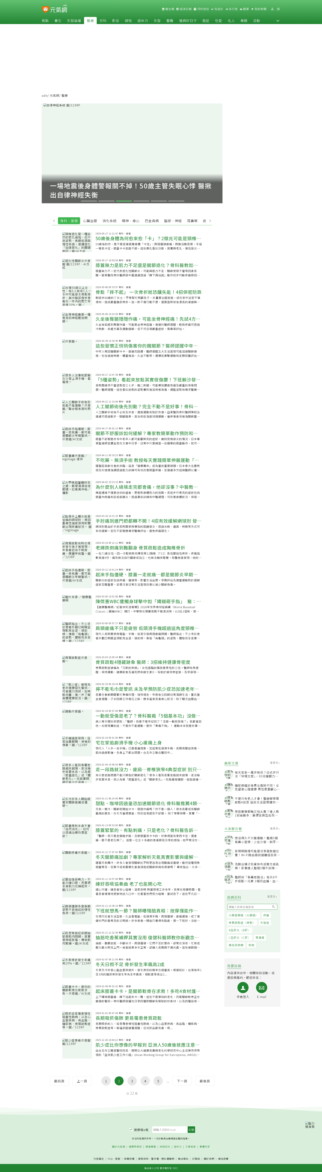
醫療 (90, 20)
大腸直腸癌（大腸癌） (243, 915)
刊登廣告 (99, 1158)
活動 (256, 20)
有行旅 (233, 9)
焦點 (45, 20)
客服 (117, 1158)
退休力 (143, 20)
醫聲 (169, 20)
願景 (245, 9)
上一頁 (82, 1080)
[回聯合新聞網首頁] (45, 9)
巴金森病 (152, 220)
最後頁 (205, 1080)
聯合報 (169, 9)
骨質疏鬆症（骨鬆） (242, 923)
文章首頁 (190, 1146)
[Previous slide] (55, 220)
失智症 (264, 923)
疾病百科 (165, 1146)
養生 (57, 20)
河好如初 (202, 9)
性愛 (218, 20)
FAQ (110, 1158)
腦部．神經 (173, 220)
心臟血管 (90, 220)
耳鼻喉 (192, 220)
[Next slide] (209, 220)
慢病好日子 (188, 20)
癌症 (205, 20)
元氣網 (54, 95)
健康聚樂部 (135, 1146)
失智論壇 (74, 20)
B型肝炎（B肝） (240, 930)
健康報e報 (141, 1130)
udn (45, 95)
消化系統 (109, 220)
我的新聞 (260, 9)
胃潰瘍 (259, 937)
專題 (243, 20)
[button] (277, 20)
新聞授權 (129, 1158)
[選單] (278, 9)
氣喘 (251, 945)
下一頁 (182, 1080)
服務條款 (143, 1158)
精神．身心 (131, 220)
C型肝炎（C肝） (240, 937)
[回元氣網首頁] (58, 9)
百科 (103, 20)
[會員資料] (272, 9)
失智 (157, 20)
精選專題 (151, 1146)
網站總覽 (223, 1158)
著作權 (155, 1158)
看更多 (274, 762)
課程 (128, 20)
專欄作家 (205, 1146)
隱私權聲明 (167, 1158)
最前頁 (59, 1080)
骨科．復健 (69, 220)
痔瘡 (266, 915)
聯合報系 (183, 1158)
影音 (115, 20)
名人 (231, 20)
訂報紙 (196, 1158)
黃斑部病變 (236, 945)
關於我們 (209, 1158)
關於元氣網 (118, 1146)
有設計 (218, 9)
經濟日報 (185, 9)
